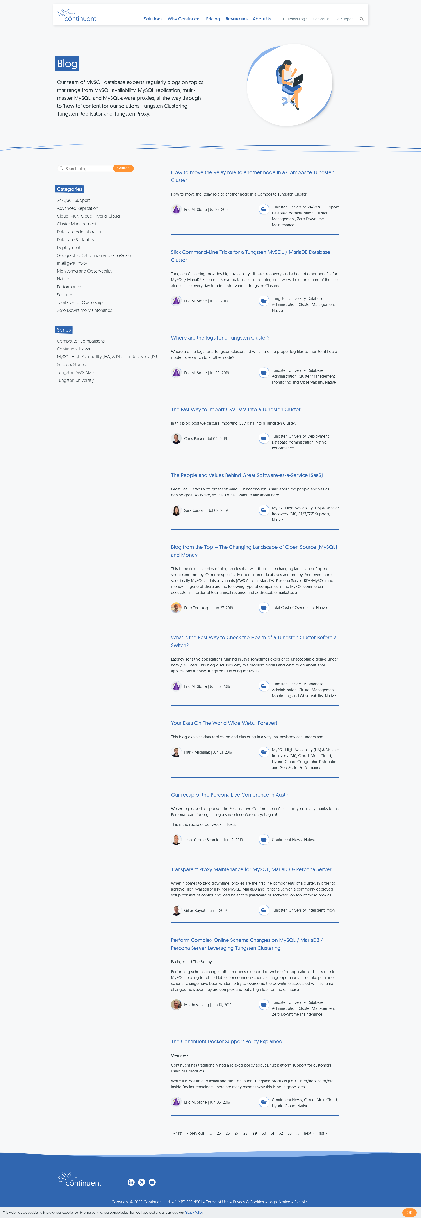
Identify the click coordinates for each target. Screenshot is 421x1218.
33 (290, 1133)
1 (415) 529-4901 (188, 1201)
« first (177, 1133)
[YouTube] (152, 1182)
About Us (262, 18)
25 (219, 1133)
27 (237, 1133)
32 (281, 1133)
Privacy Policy (193, 1212)
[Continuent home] (76, 14)
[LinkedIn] (131, 1182)
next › (309, 1133)
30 (264, 1133)
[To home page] (79, 1178)
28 (245, 1133)
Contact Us (321, 19)
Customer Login (295, 19)
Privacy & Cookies (248, 1201)
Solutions (153, 18)
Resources (236, 18)
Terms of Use (217, 1201)
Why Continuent (184, 18)
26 (228, 1133)
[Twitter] (141, 1182)
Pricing (213, 18)
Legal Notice (279, 1201)
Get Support (344, 19)
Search (361, 19)
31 (272, 1133)
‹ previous (196, 1133)
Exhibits (301, 1201)
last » (322, 1133)
